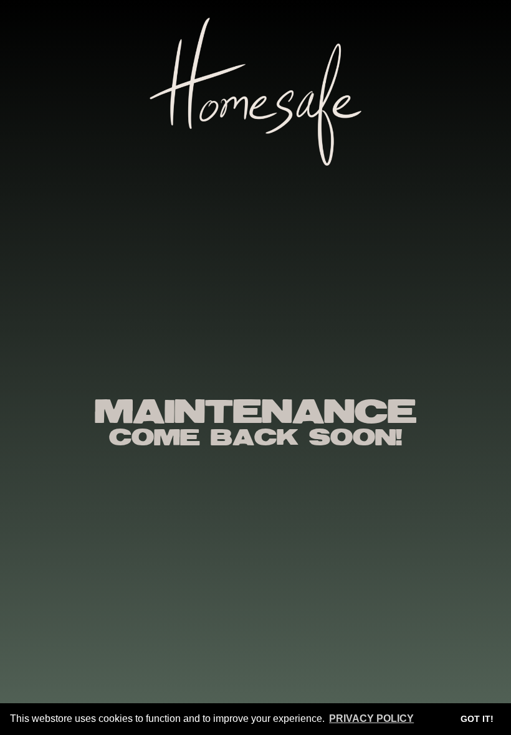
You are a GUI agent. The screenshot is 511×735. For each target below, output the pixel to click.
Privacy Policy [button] (371, 718)
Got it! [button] (477, 719)
